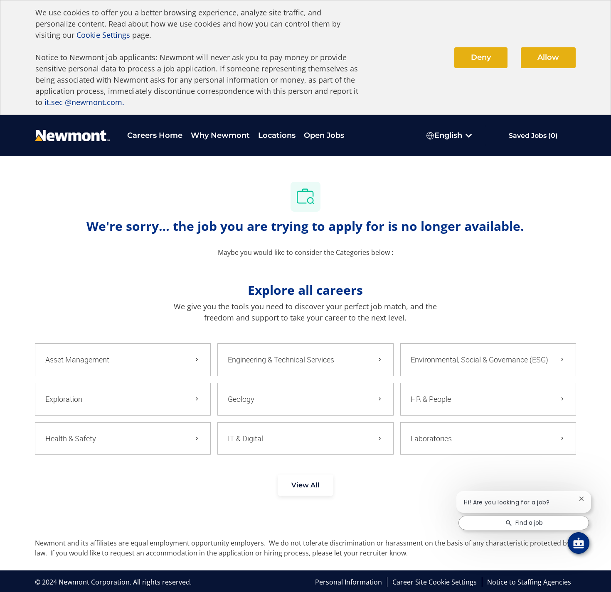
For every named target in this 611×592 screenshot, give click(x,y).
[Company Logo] (72, 135)
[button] (305, 485)
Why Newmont (220, 135)
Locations (277, 135)
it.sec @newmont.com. (84, 102)
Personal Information (348, 582)
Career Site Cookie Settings (434, 582)
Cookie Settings (103, 35)
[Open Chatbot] (578, 543)
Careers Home (154, 135)
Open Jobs (324, 135)
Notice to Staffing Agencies (529, 582)
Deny (481, 57)
